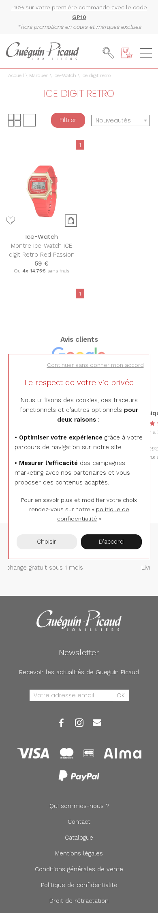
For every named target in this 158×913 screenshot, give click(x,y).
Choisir (46, 541)
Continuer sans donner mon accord (95, 365)
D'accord (111, 541)
